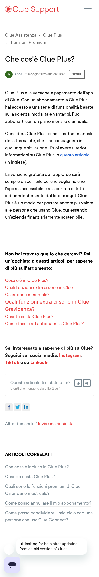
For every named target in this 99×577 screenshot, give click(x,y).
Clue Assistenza (20, 35)
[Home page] (32, 9)
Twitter (17, 407)
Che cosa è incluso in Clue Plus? (37, 467)
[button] (87, 9)
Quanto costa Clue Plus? (29, 316)
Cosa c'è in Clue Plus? (26, 280)
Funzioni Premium (28, 42)
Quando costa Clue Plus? (30, 477)
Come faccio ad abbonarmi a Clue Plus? (44, 324)
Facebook (9, 407)
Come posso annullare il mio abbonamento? (48, 503)
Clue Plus (52, 35)
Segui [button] (76, 74)
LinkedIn (26, 407)
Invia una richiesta (55, 424)
